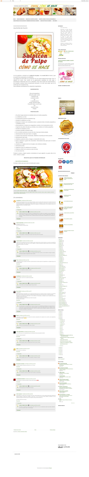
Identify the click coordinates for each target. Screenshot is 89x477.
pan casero (61, 278)
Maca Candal (18, 291)
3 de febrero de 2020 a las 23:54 (30, 378)
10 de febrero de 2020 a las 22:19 (35, 268)
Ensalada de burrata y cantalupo (64, 373)
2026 (60, 311)
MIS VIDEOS (55, 20)
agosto (61, 325)
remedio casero (61, 288)
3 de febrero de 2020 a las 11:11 (24, 315)
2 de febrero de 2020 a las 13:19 (27, 240)
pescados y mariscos (62, 282)
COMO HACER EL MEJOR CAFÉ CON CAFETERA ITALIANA (68, 208)
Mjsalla (17, 315)
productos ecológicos (62, 286)
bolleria (60, 246)
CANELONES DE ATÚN (64, 339)
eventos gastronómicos (63, 262)
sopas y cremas (61, 292)
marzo (61, 332)
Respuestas (19, 209)
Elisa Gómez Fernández (20, 363)
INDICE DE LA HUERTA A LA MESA (32, 19)
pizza (60, 283)
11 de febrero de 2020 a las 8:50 (35, 340)
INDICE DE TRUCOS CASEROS (46, 20)
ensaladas (60, 260)
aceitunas (60, 240)
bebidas (60, 244)
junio (61, 328)
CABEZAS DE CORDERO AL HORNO (66, 342)
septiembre (62, 324)
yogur (60, 307)
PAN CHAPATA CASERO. (68, 218)
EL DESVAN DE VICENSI (20, 378)
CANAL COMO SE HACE (23, 211)
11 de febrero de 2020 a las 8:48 (35, 283)
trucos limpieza (61, 299)
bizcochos (60, 245)
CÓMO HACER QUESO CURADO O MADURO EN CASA (68, 178)
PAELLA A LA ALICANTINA (68, 224)
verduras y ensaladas (62, 304)
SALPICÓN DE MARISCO (21, 161)
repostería (60, 289)
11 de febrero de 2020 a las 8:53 (35, 405)
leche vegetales (61, 270)
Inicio (35, 429)
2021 (60, 317)
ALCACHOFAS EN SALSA (68, 201)
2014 (60, 354)
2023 (60, 314)
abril (61, 331)
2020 (60, 318)
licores (60, 272)
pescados (60, 281)
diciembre (62, 319)
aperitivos (60, 241)
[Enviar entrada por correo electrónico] (29, 190)
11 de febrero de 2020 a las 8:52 (35, 386)
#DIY (60, 239)
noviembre (62, 321)
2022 (60, 315)
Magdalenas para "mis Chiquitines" (64, 380)
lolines (17, 348)
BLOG (14, 19)
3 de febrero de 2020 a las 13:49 (29, 331)
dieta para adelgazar (62, 255)
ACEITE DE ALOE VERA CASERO (65, 341)
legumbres (61, 271)
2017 (60, 350)
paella (60, 276)
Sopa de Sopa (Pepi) (19, 222)
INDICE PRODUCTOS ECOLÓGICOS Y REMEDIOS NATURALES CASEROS (26, 20)
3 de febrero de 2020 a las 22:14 (30, 363)
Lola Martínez (18, 200)
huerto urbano (61, 266)
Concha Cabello (19, 240)
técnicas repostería (62, 303)
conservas (60, 250)
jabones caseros (61, 267)
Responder (18, 207)
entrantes (60, 261)
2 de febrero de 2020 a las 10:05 (35, 211)
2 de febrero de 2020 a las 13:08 (29, 222)
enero (61, 345)
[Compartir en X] (33, 190)
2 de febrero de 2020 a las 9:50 (26, 200)
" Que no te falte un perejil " (64, 379)
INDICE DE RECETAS (20, 19)
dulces (60, 256)
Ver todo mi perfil (66, 52)
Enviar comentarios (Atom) (22, 431)
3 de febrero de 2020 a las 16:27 (24, 348)
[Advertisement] (66, 425)
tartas (60, 294)
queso (60, 287)
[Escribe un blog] (32, 190)
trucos (60, 297)
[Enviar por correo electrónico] (31, 190)
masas (60, 273)
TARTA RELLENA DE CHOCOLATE (67, 196)
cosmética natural (62, 251)
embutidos (60, 257)
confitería (60, 249)
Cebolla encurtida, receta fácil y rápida (65, 376)
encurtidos (60, 259)
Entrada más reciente (17, 429)
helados (60, 265)
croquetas (60, 252)
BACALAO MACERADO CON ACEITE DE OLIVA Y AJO (69, 184)
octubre (61, 322)
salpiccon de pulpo (16, 193)
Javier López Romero (20, 331)
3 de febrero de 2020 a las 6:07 (26, 291)
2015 (60, 353)
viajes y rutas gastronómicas (63, 305)
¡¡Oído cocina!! (61, 372)
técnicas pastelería (62, 302)
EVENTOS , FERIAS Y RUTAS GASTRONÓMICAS (47, 19)
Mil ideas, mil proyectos (63, 386)
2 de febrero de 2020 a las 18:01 (26, 276)
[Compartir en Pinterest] (35, 190)
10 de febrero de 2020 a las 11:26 (35, 251)
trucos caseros (61, 298)
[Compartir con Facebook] (34, 190)
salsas (60, 291)
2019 (60, 347)
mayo (61, 329)
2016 (60, 351)
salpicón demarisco (22, 193)
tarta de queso (61, 293)
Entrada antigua (52, 429)
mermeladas (61, 275)
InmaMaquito (18, 276)
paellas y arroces (62, 277)
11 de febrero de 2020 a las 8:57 (35, 304)
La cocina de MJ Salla (63, 363)
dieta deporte (61, 254)
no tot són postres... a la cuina (64, 394)
